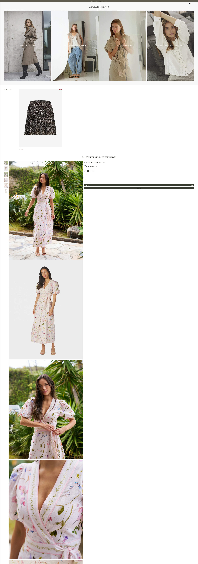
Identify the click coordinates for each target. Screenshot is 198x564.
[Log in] (191, 9)
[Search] (188, 9)
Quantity (85, 179)
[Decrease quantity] (85, 181)
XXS (84, 171)
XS (87, 171)
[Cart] (193, 9)
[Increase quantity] (89, 181)
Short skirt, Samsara (22, 148)
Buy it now (139, 188)
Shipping (89, 166)
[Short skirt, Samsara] (40, 118)
